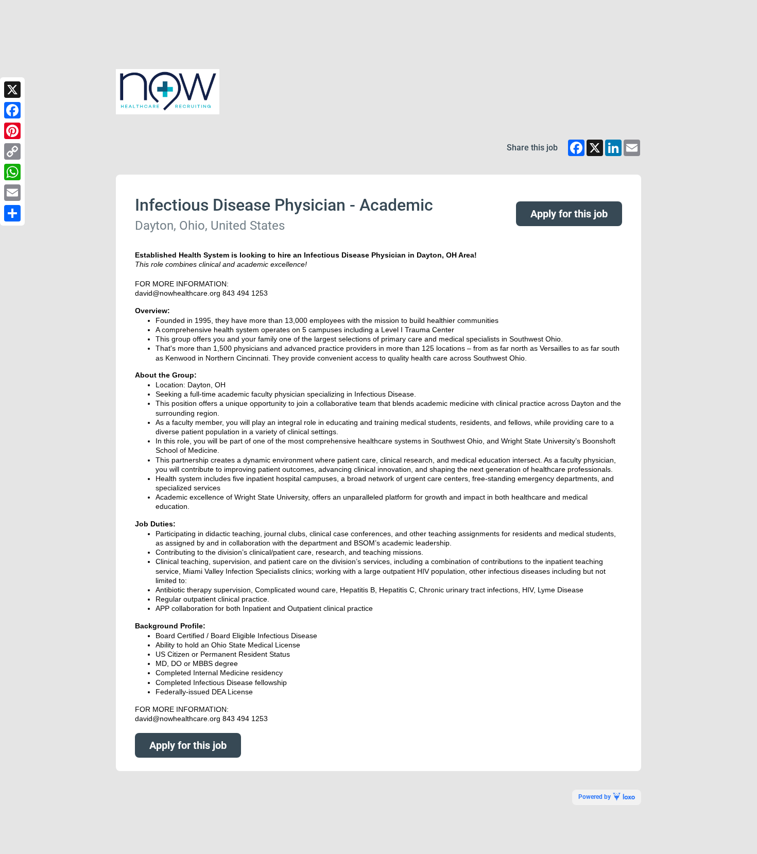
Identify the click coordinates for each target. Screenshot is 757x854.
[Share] (12, 213)
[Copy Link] (12, 151)
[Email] (12, 192)
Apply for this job (569, 214)
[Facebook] (12, 110)
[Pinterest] (12, 131)
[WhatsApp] (12, 172)
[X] (12, 89)
